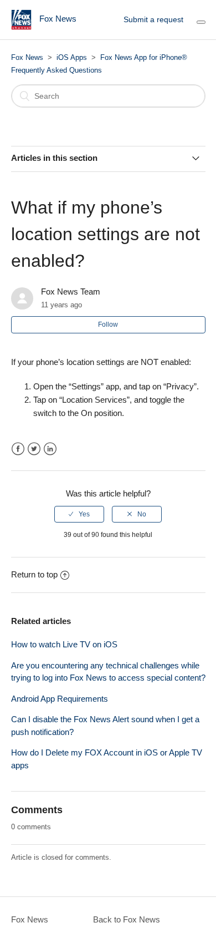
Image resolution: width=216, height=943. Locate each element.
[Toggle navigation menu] (201, 22)
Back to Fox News (126, 919)
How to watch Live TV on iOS (64, 644)
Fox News (27, 57)
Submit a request (153, 19)
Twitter (34, 449)
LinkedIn (50, 449)
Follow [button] (108, 324)
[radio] (79, 514)
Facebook (18, 449)
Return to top (34, 574)
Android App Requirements (59, 698)
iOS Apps (71, 57)
